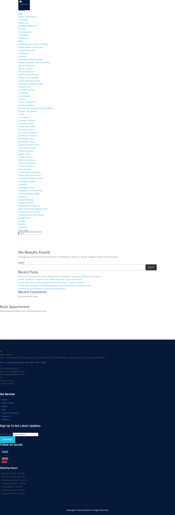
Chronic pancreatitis (27, 126)
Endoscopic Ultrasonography (30, 59)
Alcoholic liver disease (27, 111)
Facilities (22, 29)
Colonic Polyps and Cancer (29, 175)
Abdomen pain (24, 218)
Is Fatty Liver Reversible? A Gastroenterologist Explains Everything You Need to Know (54, 285)
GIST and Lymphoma (27, 163)
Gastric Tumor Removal (28, 74)
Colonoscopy (23, 35)
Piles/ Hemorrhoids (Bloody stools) (33, 209)
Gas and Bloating (25, 199)
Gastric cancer (24, 154)
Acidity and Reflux (26, 203)
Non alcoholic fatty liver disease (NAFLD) (35, 108)
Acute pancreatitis (26, 123)
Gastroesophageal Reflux (29, 193)
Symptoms (22, 196)
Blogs (20, 13)
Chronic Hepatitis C (26, 105)
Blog (4, 409)
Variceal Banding (25, 71)
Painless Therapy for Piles (29, 81)
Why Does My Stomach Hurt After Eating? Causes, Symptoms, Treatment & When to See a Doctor (59, 276)
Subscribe (7, 439)
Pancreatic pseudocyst (28, 132)
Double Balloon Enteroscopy (30, 47)
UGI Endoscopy (24, 32)
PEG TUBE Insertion (26, 90)
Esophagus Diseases (27, 181)
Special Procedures (26, 65)
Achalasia (22, 184)
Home (4, 399)
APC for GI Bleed (25, 68)
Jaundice (22, 221)
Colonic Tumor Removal (28, 78)
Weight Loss (23, 23)
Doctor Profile (7, 403)
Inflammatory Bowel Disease (30, 178)
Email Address (6, 434)
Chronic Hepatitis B (26, 102)
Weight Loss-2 (24, 38)
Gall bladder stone (26, 138)
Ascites (21, 114)
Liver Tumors (23, 117)
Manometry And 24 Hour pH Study (33, 44)
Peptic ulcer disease (26, 160)
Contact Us (23, 227)
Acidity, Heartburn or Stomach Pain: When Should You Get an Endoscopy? (49, 279)
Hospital (21, 224)
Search (21, 263)
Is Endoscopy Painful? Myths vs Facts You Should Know (41, 288)
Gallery (21, 10)
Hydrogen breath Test (27, 26)
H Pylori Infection (25, 157)
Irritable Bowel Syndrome (29, 172)
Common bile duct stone (28, 145)
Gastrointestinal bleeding (29, 212)
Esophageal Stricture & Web (30, 190)
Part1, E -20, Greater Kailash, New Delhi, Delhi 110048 (23, 362)
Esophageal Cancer (26, 187)
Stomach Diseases (26, 151)
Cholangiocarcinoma (27, 148)
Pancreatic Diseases (26, 120)
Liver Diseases (24, 96)
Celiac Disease (24, 169)
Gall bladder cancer (26, 142)
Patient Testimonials (27, 17)
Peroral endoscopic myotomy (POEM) (34, 62)
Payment (5, 419)
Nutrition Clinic (24, 87)
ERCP (20, 41)
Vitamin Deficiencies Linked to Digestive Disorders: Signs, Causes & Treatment (51, 282)
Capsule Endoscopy (26, 50)
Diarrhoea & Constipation (29, 206)
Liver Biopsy (23, 53)
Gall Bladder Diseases (27, 135)
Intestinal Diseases (26, 166)
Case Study (23, 20)
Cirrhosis (22, 99)
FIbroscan (22, 56)
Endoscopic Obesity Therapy (30, 84)
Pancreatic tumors (26, 129)
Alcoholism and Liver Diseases (31, 215)
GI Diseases (23, 93)
